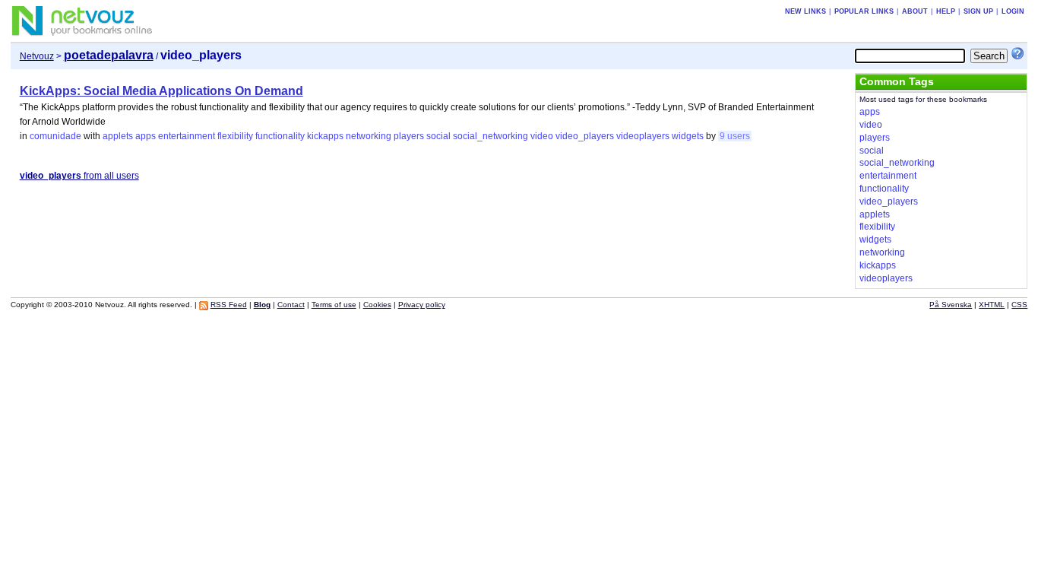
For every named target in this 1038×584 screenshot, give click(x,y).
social (438, 136)
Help (945, 11)
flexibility (235, 136)
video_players (584, 136)
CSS (1019, 304)
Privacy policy (421, 304)
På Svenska (950, 304)
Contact (291, 304)
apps (145, 136)
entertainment (186, 136)
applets (118, 136)
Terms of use (334, 304)
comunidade (55, 136)
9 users (735, 136)
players (409, 136)
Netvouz (37, 56)
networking (368, 136)
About (915, 11)
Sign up (978, 11)
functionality (280, 136)
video (541, 136)
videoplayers (642, 136)
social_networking (490, 136)
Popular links (864, 11)
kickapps (325, 136)
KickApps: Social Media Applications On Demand (161, 90)
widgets (688, 136)
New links (805, 11)
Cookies (377, 304)
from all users (79, 175)
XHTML (992, 304)
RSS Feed (228, 304)
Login (1013, 11)
